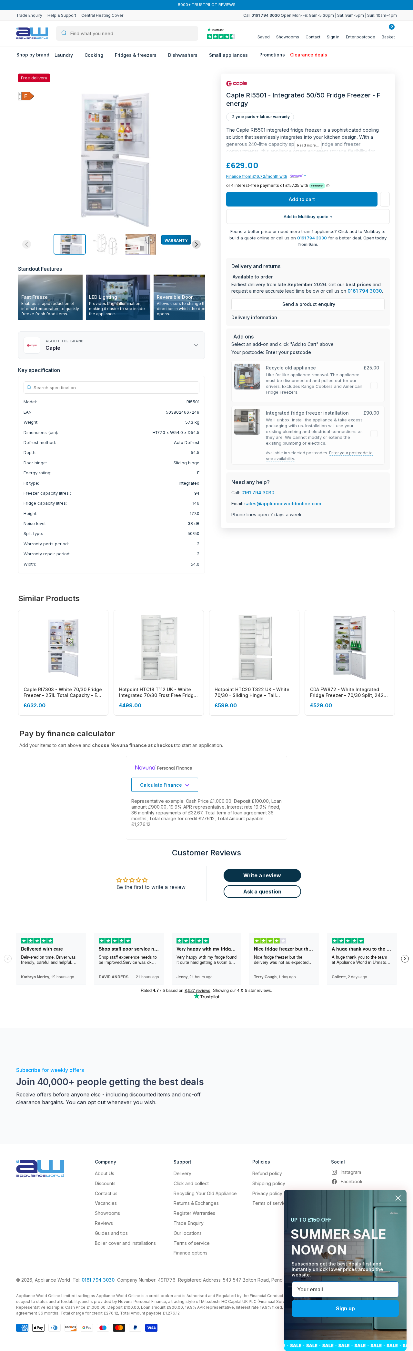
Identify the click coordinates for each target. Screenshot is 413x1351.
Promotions (272, 54)
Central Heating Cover (102, 15)
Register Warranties (194, 1213)
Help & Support (61, 15)
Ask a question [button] (262, 891)
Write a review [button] (262, 875)
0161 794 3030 (312, 237)
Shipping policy (268, 1183)
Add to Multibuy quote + (308, 216)
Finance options (190, 1252)
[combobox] (127, 33)
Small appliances (229, 55)
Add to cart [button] (302, 199)
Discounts (105, 1183)
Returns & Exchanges (196, 1203)
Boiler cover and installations (125, 1243)
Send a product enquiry (308, 304)
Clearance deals (308, 54)
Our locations (188, 1233)
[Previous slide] (26, 244)
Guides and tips (111, 1233)
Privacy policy (267, 1193)
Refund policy (267, 1173)
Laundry (64, 55)
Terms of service (192, 1243)
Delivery (182, 1173)
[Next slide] (196, 244)
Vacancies (106, 1203)
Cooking (95, 55)
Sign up (345, 1308)
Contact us (106, 1193)
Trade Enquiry (29, 15)
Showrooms (107, 1213)
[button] (70, 244)
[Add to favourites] (385, 199)
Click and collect (191, 1183)
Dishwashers (183, 55)
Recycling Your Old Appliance (205, 1193)
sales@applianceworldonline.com (282, 503)
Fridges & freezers (136, 55)
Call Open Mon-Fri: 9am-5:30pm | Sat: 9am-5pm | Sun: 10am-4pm (320, 15)
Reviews (104, 1223)
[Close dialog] (398, 1198)
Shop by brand (32, 54)
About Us (104, 1173)
